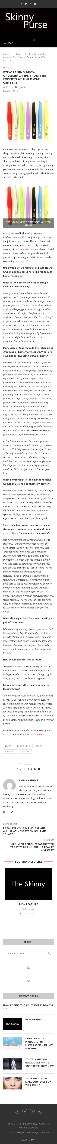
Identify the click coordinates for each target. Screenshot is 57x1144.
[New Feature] (28, 884)
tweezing (25, 751)
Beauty (19, 53)
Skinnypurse (20, 86)
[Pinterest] (35, 3)
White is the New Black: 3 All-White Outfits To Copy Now (39, 1062)
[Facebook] (21, 3)
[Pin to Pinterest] (35, 768)
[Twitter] (26, 3)
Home (6, 53)
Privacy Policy (30, 1123)
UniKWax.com (37, 734)
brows (39, 746)
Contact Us (45, 1123)
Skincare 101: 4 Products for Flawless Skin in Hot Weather (39, 1043)
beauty (8, 746)
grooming (10, 751)
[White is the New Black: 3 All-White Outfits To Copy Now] (12, 1064)
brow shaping (24, 746)
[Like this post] (22, 768)
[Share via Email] (39, 768)
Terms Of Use (13, 1123)
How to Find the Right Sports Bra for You (28, 1007)
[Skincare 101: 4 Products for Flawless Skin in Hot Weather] (12, 1043)
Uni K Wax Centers (28, 249)
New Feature (28, 904)
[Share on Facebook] (28, 768)
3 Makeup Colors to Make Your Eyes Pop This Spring (38, 1082)
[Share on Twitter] (32, 768)
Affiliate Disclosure (28, 1127)
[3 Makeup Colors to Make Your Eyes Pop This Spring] (12, 1083)
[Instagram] (30, 3)
